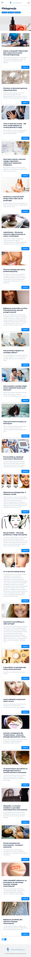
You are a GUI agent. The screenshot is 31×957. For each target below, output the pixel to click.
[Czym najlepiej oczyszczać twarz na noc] (15, 688)
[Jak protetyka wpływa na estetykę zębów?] (15, 339)
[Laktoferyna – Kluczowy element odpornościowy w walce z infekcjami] (15, 221)
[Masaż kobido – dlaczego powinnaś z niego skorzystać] (15, 522)
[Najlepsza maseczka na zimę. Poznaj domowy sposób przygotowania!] (15, 297)
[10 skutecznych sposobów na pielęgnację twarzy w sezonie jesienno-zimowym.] (15, 757)
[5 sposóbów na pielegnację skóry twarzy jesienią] (15, 656)
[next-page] (5, 939)
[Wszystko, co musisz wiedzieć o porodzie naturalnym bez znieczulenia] (15, 795)
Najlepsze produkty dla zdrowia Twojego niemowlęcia (12, 921)
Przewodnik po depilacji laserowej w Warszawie (13, 458)
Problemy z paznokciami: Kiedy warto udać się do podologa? (13, 198)
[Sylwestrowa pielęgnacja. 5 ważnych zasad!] (15, 481)
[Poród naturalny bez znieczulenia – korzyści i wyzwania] (15, 832)
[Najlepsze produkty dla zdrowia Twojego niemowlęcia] (15, 908)
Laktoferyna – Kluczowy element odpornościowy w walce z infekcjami (14, 234)
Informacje (10, 12)
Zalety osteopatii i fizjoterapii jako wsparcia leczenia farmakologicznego (15, 53)
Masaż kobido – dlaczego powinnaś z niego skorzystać (15, 534)
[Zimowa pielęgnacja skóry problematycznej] (15, 258)
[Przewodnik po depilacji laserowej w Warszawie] (15, 446)
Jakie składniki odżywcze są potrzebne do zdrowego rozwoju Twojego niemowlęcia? (14, 883)
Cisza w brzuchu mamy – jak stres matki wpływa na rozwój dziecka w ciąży (14, 125)
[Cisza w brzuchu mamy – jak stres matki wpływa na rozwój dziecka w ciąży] (15, 112)
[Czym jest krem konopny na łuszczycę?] (15, 410)
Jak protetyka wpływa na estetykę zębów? (13, 351)
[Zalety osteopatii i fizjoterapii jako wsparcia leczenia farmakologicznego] (15, 40)
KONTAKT (17, 12)
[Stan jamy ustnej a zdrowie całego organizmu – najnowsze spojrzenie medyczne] (15, 148)
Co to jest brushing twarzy (14, 571)
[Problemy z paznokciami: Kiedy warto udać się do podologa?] (15, 186)
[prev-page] (3, 939)
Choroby (4, 12)
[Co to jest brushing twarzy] (15, 560)
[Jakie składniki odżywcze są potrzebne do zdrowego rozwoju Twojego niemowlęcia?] (15, 869)
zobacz (25, 67)
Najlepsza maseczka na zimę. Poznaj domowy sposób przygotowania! (15, 310)
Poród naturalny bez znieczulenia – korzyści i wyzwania (13, 845)
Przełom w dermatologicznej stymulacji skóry (15, 89)
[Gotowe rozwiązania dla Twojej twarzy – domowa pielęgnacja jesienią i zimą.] (15, 722)
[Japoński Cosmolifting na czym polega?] (15, 611)
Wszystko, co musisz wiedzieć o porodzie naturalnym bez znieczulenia (15, 808)
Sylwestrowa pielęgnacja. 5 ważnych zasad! (14, 493)
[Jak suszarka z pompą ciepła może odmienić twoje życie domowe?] (15, 375)
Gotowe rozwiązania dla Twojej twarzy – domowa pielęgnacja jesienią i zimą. (14, 735)
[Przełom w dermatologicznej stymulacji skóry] (15, 77)
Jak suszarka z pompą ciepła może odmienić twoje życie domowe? (15, 388)
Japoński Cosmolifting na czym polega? (13, 623)
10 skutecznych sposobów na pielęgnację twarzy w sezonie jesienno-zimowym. (15, 770)
